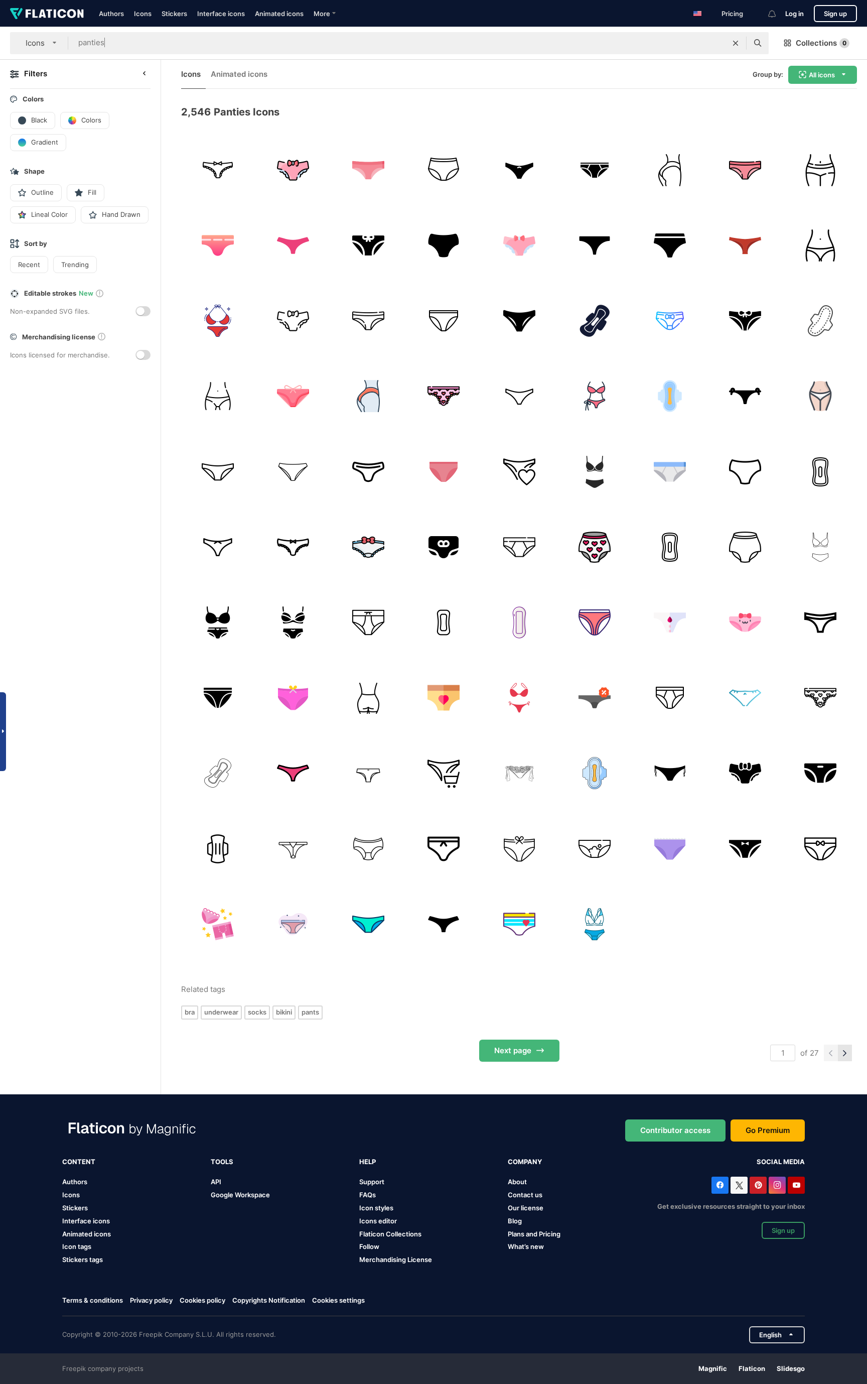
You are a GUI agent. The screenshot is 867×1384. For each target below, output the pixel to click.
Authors (111, 14)
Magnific (712, 1368)
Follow (369, 1246)
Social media (781, 1162)
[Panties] (217, 170)
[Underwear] (368, 170)
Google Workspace (240, 1195)
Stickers (174, 14)
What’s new (526, 1246)
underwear (221, 1012)
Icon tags (76, 1246)
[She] (820, 396)
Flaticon (752, 1368)
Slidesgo (791, 1368)
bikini (284, 1012)
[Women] (519, 170)
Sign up (835, 14)
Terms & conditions (92, 1300)
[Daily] (519, 622)
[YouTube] (796, 1185)
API (216, 1182)
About (517, 1182)
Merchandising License (395, 1259)
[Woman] (444, 320)
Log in (794, 14)
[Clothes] (594, 472)
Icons (143, 14)
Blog (515, 1221)
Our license (525, 1208)
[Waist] (217, 396)
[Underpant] (669, 320)
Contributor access (675, 1130)
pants (310, 1012)
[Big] (820, 320)
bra (190, 1012)
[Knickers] (368, 472)
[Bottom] (368, 698)
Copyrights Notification (268, 1300)
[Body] (669, 170)
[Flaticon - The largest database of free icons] (47, 13)
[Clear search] (736, 43)
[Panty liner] (669, 396)
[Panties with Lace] (293, 547)
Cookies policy (202, 1300)
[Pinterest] (758, 1185)
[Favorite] (519, 472)
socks (257, 1012)
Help (367, 1162)
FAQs (367, 1195)
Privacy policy (151, 1300)
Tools (222, 1162)
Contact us (525, 1195)
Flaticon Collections (390, 1234)
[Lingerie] (594, 396)
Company (525, 1162)
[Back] (368, 396)
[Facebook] (720, 1185)
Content (78, 1162)
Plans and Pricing (534, 1234)
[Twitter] (739, 1185)
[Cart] (444, 773)
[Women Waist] (820, 245)
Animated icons (279, 14)
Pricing (732, 14)
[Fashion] (745, 698)
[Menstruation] (669, 622)
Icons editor (378, 1221)
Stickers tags (82, 1259)
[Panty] (820, 849)
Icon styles (376, 1208)
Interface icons (221, 14)
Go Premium (768, 1130)
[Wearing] (444, 170)
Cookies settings (338, 1300)
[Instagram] (777, 1185)
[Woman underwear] (519, 698)
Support (371, 1182)
